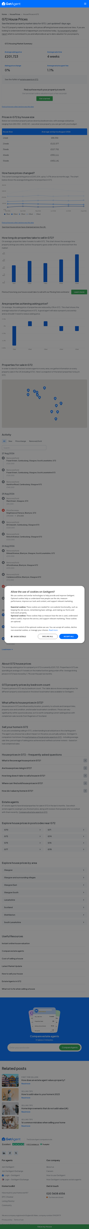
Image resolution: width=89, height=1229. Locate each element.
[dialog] (44, 614)
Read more (53, 630)
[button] (18, 636)
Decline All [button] (47, 636)
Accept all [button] (69, 636)
